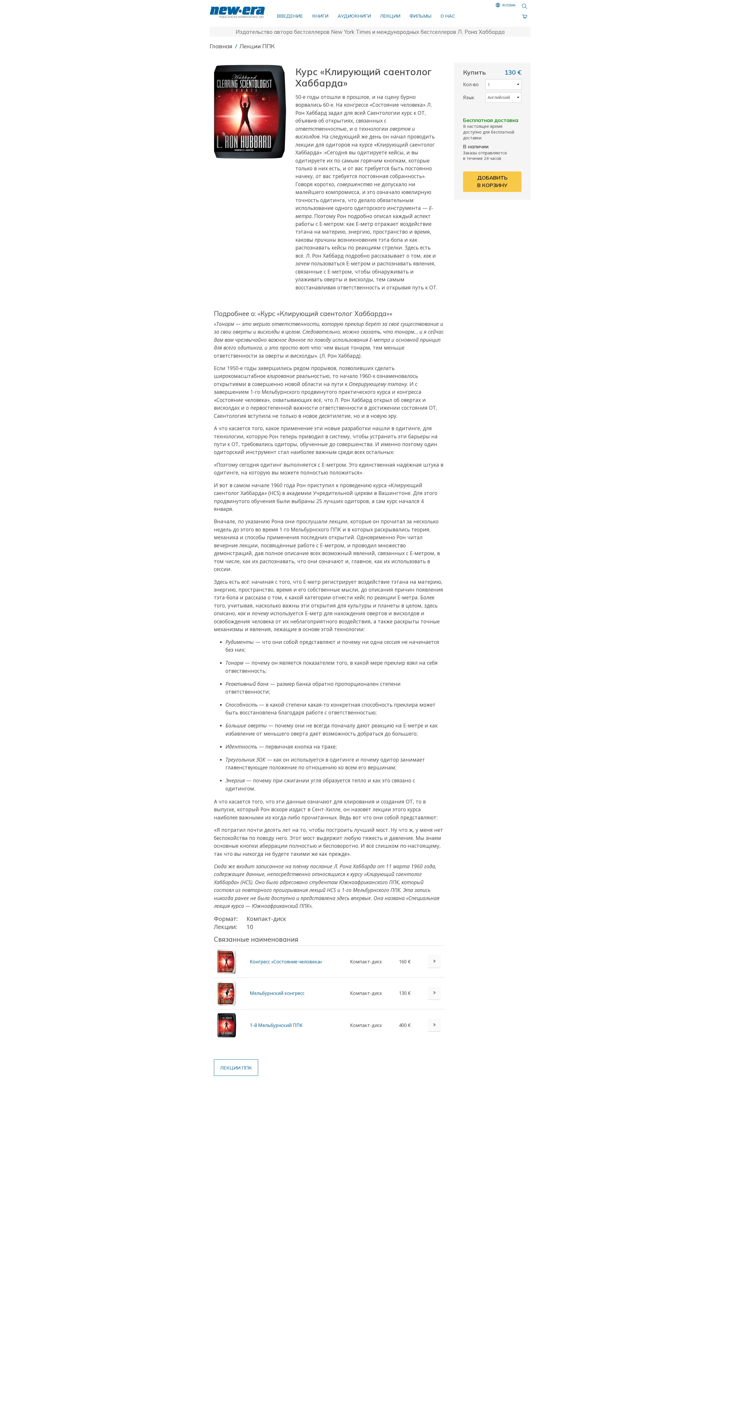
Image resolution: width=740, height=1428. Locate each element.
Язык (468, 97)
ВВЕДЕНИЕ (290, 16)
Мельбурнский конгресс (277, 993)
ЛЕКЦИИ (390, 16)
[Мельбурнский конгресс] (226, 993)
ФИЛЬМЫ (420, 16)
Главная (222, 46)
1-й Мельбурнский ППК (276, 1025)
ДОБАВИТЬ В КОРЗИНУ (492, 181)
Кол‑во (471, 84)
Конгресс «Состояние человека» (286, 961)
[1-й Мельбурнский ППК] (226, 1024)
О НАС (448, 16)
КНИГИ (320, 16)
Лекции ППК (257, 46)
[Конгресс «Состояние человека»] (226, 961)
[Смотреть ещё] (434, 961)
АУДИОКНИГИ (354, 16)
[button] (252, 112)
